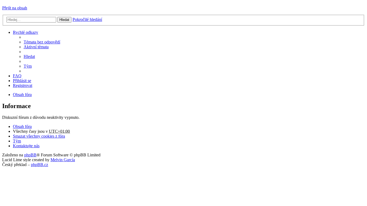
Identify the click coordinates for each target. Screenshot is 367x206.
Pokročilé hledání (87, 19)
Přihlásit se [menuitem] (22, 80)
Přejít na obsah (14, 8)
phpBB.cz (39, 164)
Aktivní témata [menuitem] (36, 47)
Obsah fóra (22, 126)
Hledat (64, 20)
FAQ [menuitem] (17, 75)
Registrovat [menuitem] (22, 85)
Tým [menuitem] (28, 66)
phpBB (30, 155)
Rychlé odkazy (25, 32)
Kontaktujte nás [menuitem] (26, 146)
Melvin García (63, 159)
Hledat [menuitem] (29, 56)
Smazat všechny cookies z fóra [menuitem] (39, 136)
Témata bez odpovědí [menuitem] (42, 42)
